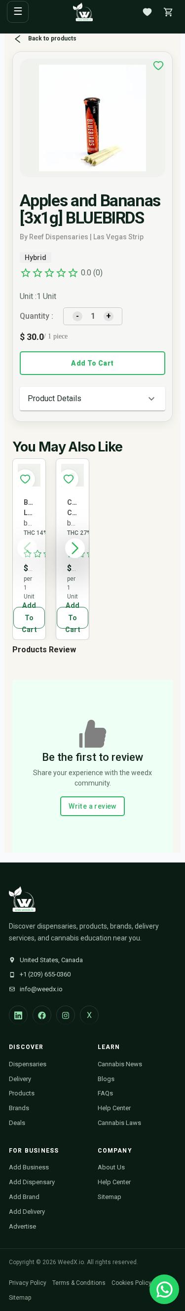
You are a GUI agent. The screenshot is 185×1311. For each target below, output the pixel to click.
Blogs (106, 1079)
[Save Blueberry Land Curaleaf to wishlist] (25, 479)
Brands (19, 1108)
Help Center (114, 1108)
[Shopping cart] (168, 12)
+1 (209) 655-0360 (45, 974)
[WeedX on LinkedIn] (18, 1015)
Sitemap (109, 1196)
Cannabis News (120, 1064)
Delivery (20, 1079)
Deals (17, 1122)
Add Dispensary (32, 1182)
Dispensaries (27, 1064)
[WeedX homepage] (83, 12)
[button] (92, 399)
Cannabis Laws (119, 1122)
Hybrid (35, 258)
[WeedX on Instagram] (65, 1015)
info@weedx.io (41, 989)
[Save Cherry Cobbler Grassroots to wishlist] (68, 479)
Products (22, 1093)
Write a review (92, 806)
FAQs (105, 1093)
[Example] (158, 65)
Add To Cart (92, 363)
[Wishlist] (147, 12)
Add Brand (24, 1196)
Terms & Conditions (79, 1282)
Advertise (22, 1226)
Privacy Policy (27, 1282)
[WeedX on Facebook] (42, 1015)
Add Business (29, 1167)
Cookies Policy (131, 1282)
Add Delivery (27, 1211)
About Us (111, 1167)
